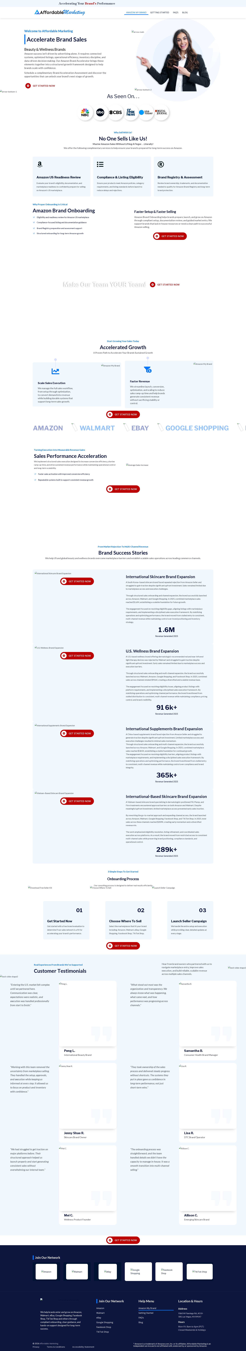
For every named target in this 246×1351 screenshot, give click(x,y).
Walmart (100, 1313)
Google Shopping (104, 1322)
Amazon (100, 1308)
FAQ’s (175, 12)
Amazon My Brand (136, 12)
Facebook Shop (103, 1327)
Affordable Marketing (49, 1343)
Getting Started (159, 12)
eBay (98, 1317)
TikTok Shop (102, 1331)
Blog (185, 12)
